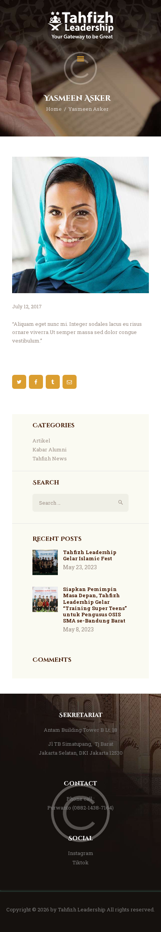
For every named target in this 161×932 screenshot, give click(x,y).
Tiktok (80, 862)
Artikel (41, 440)
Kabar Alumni (49, 449)
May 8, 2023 (78, 629)
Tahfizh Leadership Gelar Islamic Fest (89, 555)
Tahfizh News (49, 458)
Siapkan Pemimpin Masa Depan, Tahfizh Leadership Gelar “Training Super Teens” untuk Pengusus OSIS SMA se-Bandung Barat (95, 605)
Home (54, 108)
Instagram (80, 853)
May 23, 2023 (80, 567)
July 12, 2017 (27, 306)
